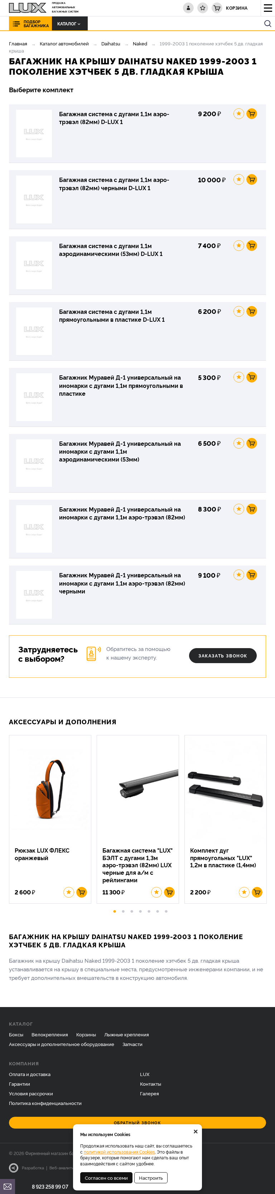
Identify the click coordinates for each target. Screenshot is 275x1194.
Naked (140, 43)
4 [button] (140, 910)
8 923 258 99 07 (50, 1186)
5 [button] (149, 910)
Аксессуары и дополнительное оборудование (61, 1044)
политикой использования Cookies (119, 1152)
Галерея (149, 1093)
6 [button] (157, 910)
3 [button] (131, 910)
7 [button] (166, 910)
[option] (53, 819)
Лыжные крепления (126, 1034)
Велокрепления (50, 1034)
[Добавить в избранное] (238, 113)
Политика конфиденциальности (45, 1103)
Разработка (33, 1167)
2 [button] (123, 910)
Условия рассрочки (31, 1093)
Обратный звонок (137, 1122)
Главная (18, 43)
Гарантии (19, 1083)
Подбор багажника (36, 23)
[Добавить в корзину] (251, 113)
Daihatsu (110, 43)
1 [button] (114, 910)
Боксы (16, 1034)
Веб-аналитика (63, 1167)
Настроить (151, 1177)
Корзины (86, 1034)
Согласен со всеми (106, 1177)
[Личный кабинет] (188, 8)
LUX (144, 1074)
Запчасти (132, 1044)
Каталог (66, 23)
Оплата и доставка (29, 1074)
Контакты (150, 1083)
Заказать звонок (222, 655)
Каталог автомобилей (64, 43)
